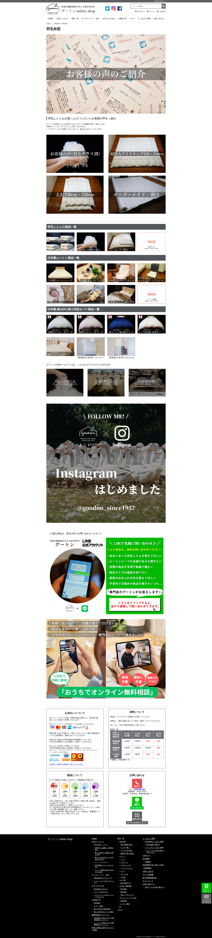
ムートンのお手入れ (101, 892)
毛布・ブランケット (127, 895)
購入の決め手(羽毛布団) (102, 909)
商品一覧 (75, 19)
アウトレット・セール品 (127, 898)
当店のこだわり (62, 19)
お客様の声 (122, 19)
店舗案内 (148, 862)
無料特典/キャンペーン (101, 915)
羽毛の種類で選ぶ (126, 845)
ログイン (152, 11)
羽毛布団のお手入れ (101, 889)
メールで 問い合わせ (206, 901)
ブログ (132, 19)
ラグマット (124, 862)
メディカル (124, 874)
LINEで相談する (137, 808)
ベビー (122, 871)
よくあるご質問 (144, 19)
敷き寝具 (123, 892)
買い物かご (141, 11)
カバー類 (122, 880)
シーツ (122, 859)
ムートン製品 (98, 906)
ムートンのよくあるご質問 (154, 848)
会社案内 (146, 859)
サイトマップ (148, 881)
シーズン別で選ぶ (126, 850)
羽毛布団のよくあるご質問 (154, 842)
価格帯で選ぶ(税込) (127, 853)
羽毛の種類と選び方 (153, 845)
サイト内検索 (148, 875)
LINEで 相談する (206, 890)
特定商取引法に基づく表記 (153, 865)
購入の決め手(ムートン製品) (104, 912)
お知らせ (146, 855)
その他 (122, 877)
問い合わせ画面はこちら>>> (137, 822)
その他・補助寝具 (125, 886)
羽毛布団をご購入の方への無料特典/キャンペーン (104, 919)
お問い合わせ (158, 19)
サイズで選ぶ (125, 848)
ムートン (122, 856)
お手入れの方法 (108, 19)
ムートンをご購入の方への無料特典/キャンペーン (104, 924)
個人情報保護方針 (150, 878)
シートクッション (126, 868)
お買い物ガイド (149, 884)
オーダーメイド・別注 (90, 19)
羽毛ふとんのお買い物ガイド (155, 887)
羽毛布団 (97, 903)
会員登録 (162, 11)
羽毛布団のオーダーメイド (103, 878)
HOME (50, 19)
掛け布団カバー (125, 883)
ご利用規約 (147, 868)
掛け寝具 (123, 889)
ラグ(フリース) (125, 865)
